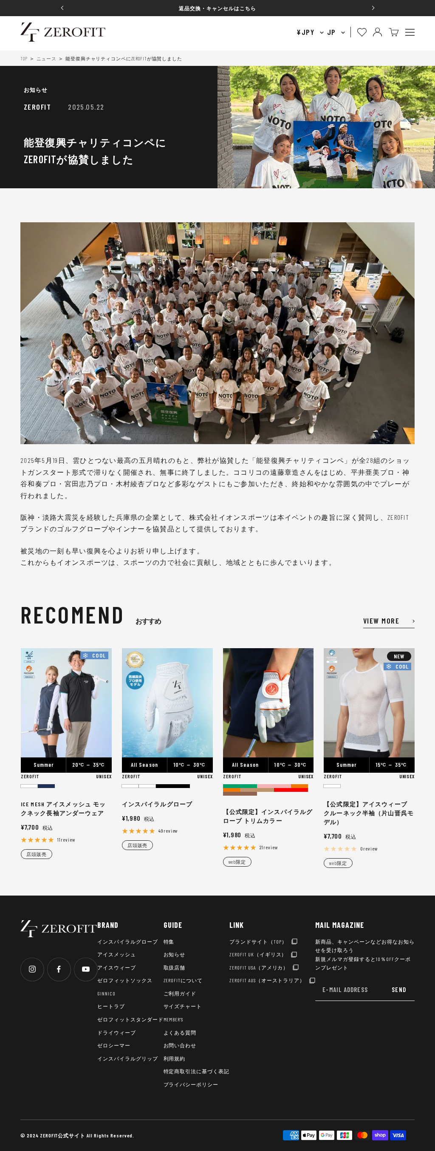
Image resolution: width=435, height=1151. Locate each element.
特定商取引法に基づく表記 (197, 1071)
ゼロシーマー (113, 1045)
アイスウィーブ (116, 967)
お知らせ (36, 89)
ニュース (47, 58)
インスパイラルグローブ (157, 804)
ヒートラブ (111, 1006)
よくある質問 (180, 1032)
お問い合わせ (180, 1045)
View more (381, 620)
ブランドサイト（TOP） (258, 941)
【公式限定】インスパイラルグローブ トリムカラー (268, 816)
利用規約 (175, 1058)
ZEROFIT (30, 776)
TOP (24, 58)
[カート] (393, 32)
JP (332, 32)
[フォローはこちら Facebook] (59, 969)
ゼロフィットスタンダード (130, 1019)
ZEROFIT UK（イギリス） (258, 954)
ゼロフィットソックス (125, 980)
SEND (399, 989)
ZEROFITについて (183, 980)
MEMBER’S (174, 1019)
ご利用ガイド (180, 993)
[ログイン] (377, 32)
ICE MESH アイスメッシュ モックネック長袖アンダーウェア (63, 808)
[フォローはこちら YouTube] (85, 969)
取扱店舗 (175, 967)
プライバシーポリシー (191, 1084)
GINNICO (106, 993)
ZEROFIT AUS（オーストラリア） (267, 980)
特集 (169, 941)
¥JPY (306, 32)
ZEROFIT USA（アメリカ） (258, 967)
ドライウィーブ (116, 1032)
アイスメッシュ (116, 954)
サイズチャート (183, 1006)
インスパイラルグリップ (127, 1058)
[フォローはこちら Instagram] (32, 969)
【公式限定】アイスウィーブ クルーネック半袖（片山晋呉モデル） (369, 812)
